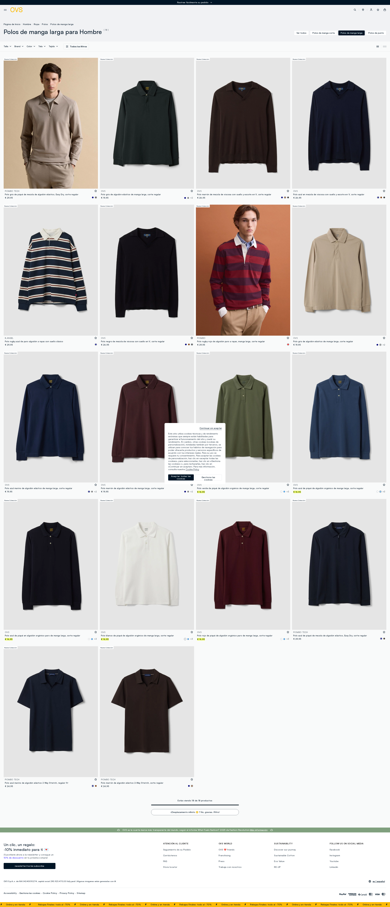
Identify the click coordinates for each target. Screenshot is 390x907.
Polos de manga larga (61, 24)
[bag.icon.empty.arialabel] (384, 9)
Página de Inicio (12, 24)
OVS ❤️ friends (226, 849)
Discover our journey (285, 849)
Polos (45, 24)
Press (221, 861)
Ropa (36, 24)
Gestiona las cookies (29, 893)
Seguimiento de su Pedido (177, 849)
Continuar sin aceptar (211, 428)
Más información (259, 830)
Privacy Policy (67, 893)
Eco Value (279, 861)
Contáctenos (170, 855)
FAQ (165, 861)
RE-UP (277, 867)
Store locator (170, 867)
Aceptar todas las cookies (181, 477)
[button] (363, 9)
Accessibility (10, 893)
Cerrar (382, 904)
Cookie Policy (50, 893)
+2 (191, 198)
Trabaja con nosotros (230, 867)
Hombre (27, 24)
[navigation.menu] (5, 9)
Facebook (335, 849)
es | (379, 881)
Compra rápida (50, 184)
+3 (287, 491)
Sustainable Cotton (284, 855)
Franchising (224, 855)
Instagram (335, 855)
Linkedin (334, 867)
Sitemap (81, 893)
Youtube (334, 861)
